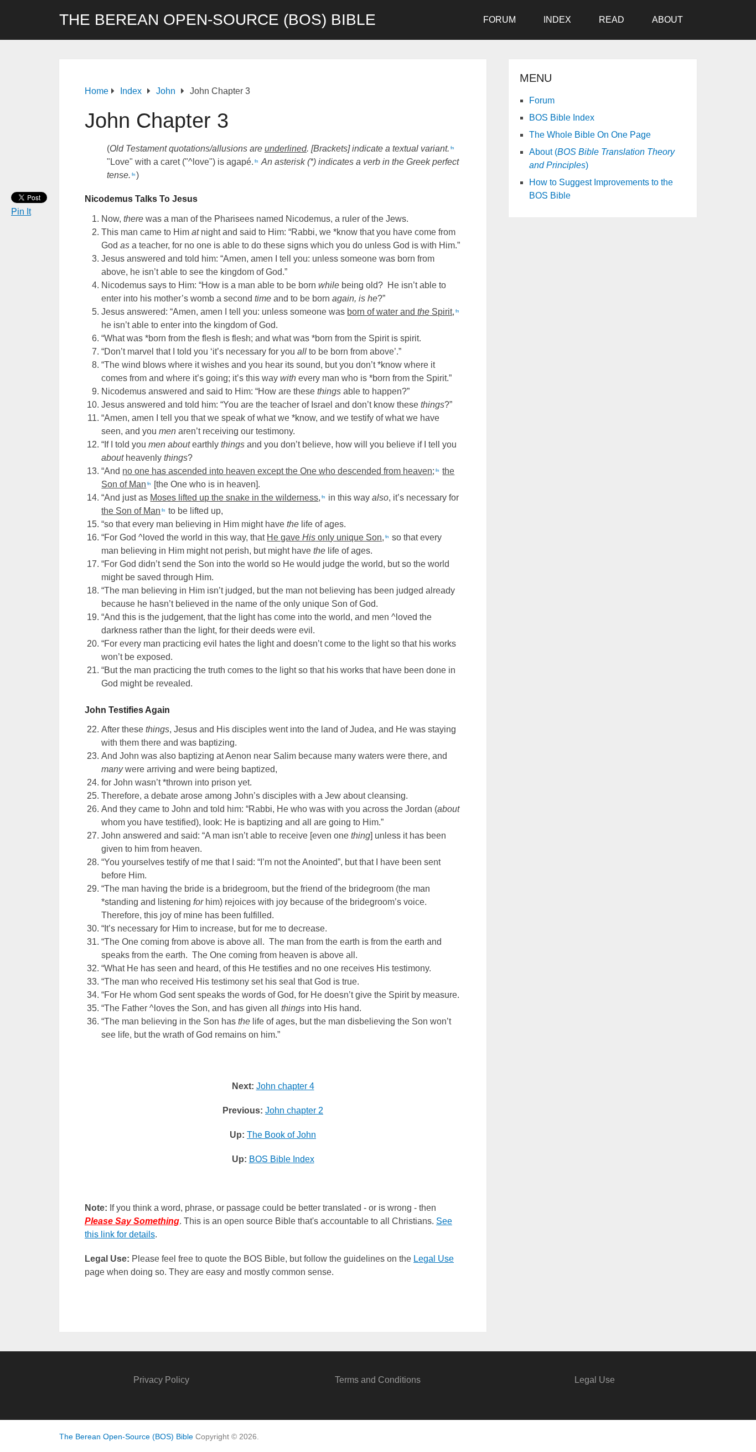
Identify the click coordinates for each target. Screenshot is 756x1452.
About (667, 19)
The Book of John (281, 1134)
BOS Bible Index (281, 1159)
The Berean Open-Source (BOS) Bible (217, 20)
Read (611, 19)
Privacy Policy (161, 1380)
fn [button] (452, 147)
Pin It (21, 211)
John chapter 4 (285, 1086)
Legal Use (433, 1258)
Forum (499, 19)
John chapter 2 (294, 1110)
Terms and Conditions (378, 1380)
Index (557, 19)
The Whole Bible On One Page (590, 134)
